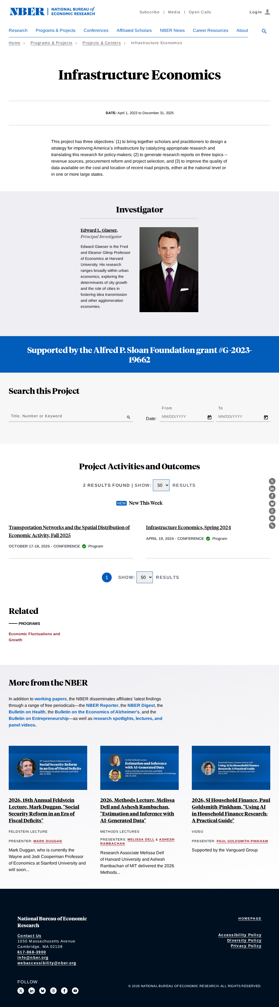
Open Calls (200, 12)
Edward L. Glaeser (99, 230)
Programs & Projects (55, 30)
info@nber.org (32, 957)
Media (174, 12)
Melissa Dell (141, 839)
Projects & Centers (102, 43)
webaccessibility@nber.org (46, 963)
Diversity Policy (244, 940)
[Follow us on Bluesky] (42, 990)
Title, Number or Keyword (36, 416)
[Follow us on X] (20, 990)
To (225, 408)
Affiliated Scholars (134, 30)
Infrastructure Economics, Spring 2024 (188, 527)
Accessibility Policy (240, 935)
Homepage (250, 918)
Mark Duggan (48, 841)
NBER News (172, 30)
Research (18, 30)
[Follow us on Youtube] (75, 990)
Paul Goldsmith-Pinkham (242, 841)
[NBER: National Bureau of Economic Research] (57, 14)
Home (14, 43)
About (242, 30)
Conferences (96, 30)
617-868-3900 (31, 952)
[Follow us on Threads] (53, 990)
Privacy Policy (246, 946)
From (172, 408)
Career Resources (210, 30)
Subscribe (150, 12)
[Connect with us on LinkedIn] (31, 990)
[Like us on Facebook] (64, 990)
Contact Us (29, 935)
